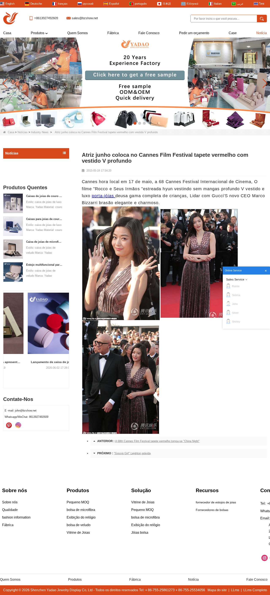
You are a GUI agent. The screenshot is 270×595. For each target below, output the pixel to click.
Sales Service (235, 279)
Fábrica (113, 33)
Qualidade (10, 510)
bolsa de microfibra (81, 510)
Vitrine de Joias (78, 532)
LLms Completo (255, 590)
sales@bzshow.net (85, 18)
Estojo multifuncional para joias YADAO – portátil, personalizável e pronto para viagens (44, 264)
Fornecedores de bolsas (212, 510)
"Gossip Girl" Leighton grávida (132, 453)
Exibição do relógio (81, 517)
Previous (4, 332)
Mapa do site (217, 590)
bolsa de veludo (78, 525)
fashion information (16, 517)
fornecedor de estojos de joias (216, 502)
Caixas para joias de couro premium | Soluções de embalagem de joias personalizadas (44, 219)
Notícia (261, 33)
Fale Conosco (148, 33)
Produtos (37, 33)
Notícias (23, 132)
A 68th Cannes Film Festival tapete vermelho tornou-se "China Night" (157, 441)
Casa (7, 33)
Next (67, 332)
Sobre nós (10, 502)
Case (233, 33)
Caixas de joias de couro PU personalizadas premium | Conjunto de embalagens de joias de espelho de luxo (44, 196)
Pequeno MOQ (78, 502)
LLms (235, 590)
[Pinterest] (9, 425)
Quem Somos (77, 33)
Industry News (40, 132)
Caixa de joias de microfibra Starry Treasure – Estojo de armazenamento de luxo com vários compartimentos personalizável (44, 242)
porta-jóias (103, 195)
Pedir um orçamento (194, 33)
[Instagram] (18, 425)
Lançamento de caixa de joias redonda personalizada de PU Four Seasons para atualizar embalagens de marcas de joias (36, 362)
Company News (17, 171)
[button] (125, 123)
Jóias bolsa (139, 532)
